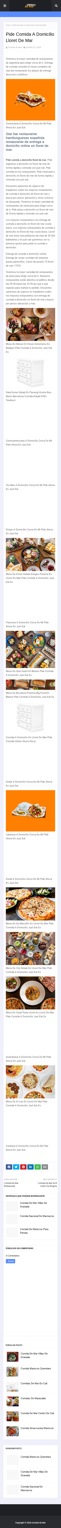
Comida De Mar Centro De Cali (37, 1413)
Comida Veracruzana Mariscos (37, 1428)
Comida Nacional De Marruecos (37, 1216)
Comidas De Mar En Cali (34, 1383)
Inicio (8, 25)
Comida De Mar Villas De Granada (33, 1205)
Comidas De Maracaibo (33, 1398)
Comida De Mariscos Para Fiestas (34, 1231)
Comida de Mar (15, 47)
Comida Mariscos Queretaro (36, 1368)
